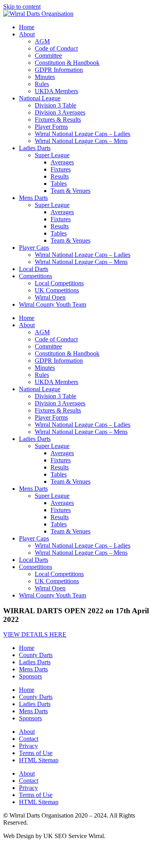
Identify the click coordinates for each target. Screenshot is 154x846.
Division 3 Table (55, 105)
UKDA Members (56, 91)
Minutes (45, 76)
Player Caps (34, 247)
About (27, 34)
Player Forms (51, 126)
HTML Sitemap (38, 760)
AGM (42, 41)
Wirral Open (50, 297)
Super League (52, 155)
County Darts (36, 655)
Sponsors (30, 676)
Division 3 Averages (60, 112)
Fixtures (61, 169)
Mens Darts (33, 197)
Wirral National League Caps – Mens (81, 141)
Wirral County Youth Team (52, 304)
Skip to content (22, 6)
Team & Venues (70, 190)
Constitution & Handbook (67, 62)
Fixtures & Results (58, 119)
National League (39, 98)
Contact (28, 738)
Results (60, 176)
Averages (62, 162)
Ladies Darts (35, 148)
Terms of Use (36, 753)
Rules (42, 84)
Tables (59, 183)
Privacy (28, 745)
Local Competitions (59, 283)
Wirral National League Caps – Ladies (82, 133)
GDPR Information (59, 69)
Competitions (35, 276)
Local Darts (33, 269)
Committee (48, 55)
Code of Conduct (56, 48)
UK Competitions (57, 290)
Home (26, 27)
